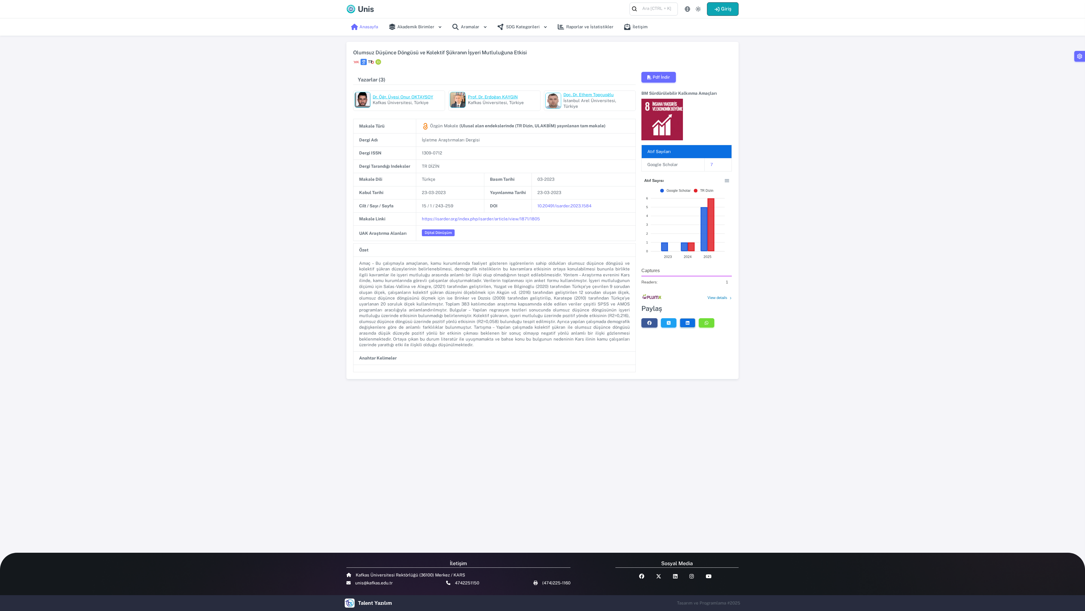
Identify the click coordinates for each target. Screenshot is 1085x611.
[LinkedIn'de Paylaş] (687, 322)
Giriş (726, 9)
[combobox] (654, 8)
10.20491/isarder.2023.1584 (564, 205)
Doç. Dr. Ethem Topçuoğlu (588, 94)
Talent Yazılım (375, 603)
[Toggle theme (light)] (698, 9)
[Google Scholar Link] (364, 62)
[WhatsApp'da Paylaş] (706, 322)
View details (717, 298)
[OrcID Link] (378, 62)
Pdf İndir (661, 77)
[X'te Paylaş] (668, 322)
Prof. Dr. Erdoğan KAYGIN (493, 96)
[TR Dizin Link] (371, 62)
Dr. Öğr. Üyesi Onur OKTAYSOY (403, 96)
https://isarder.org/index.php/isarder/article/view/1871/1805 (481, 218)
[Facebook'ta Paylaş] (649, 322)
